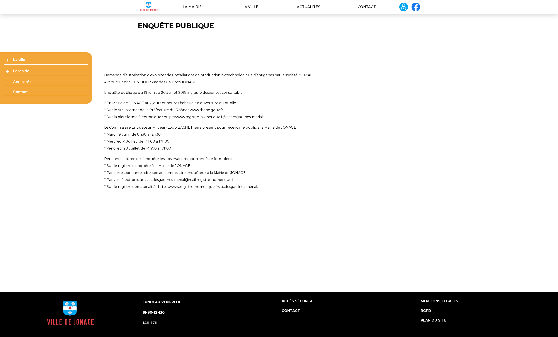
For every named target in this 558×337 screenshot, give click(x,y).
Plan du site (433, 320)
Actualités (308, 7)
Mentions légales (439, 301)
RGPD (426, 311)
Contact (367, 7)
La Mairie (192, 7)
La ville (250, 7)
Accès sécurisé (297, 301)
